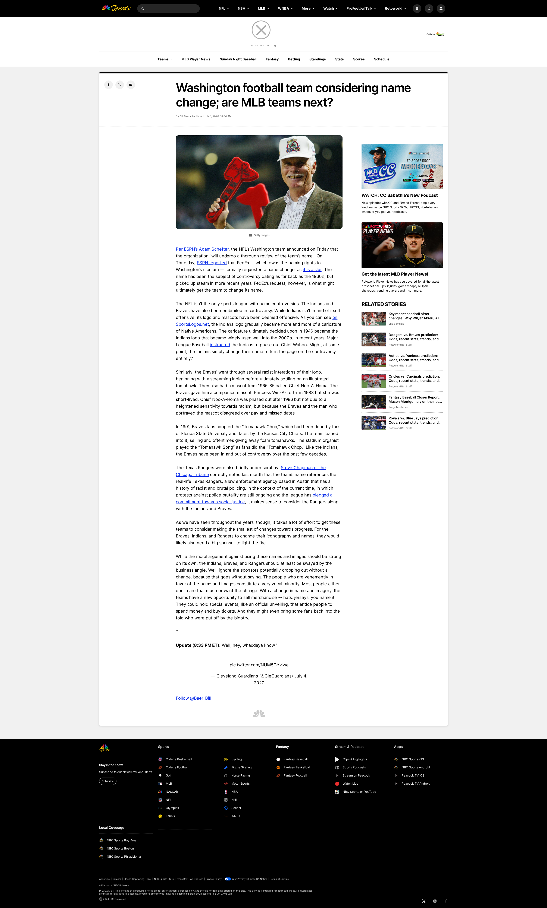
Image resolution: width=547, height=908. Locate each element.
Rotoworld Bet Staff (400, 344)
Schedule (382, 59)
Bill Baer (185, 116)
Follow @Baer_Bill (193, 698)
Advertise (104, 878)
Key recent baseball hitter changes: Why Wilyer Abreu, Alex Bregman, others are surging (415, 316)
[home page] (116, 8)
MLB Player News (195, 59)
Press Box (182, 878)
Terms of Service (279, 878)
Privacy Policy (214, 878)
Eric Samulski (396, 323)
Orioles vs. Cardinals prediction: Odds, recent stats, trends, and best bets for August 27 (414, 378)
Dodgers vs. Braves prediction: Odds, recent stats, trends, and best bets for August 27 (414, 337)
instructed (220, 344)
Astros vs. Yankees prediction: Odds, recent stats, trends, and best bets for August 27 (414, 357)
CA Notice (262, 878)
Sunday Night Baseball (238, 59)
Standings (317, 59)
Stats (339, 59)
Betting (294, 59)
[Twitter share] (119, 84)
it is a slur (312, 269)
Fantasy (272, 59)
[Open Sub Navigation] (228, 8)
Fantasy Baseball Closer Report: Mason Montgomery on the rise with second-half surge (414, 399)
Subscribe (108, 781)
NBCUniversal (121, 885)
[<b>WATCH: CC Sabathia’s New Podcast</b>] (402, 167)
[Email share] (130, 84)
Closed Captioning (134, 878)
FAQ (149, 878)
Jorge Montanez (398, 407)
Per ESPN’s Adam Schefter (202, 249)
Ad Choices (196, 878)
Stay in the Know (111, 765)
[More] (417, 8)
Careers (116, 878)
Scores (359, 59)
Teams (163, 59)
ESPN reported (212, 262)
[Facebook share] (108, 84)
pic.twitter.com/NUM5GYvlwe (259, 664)
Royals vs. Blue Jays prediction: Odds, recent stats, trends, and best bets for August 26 (414, 420)
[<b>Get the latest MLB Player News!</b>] (402, 245)
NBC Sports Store (164, 878)
